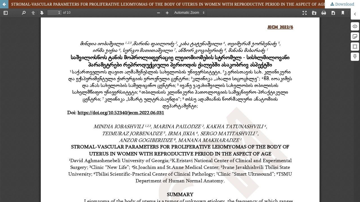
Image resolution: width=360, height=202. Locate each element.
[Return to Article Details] (4, 4)
